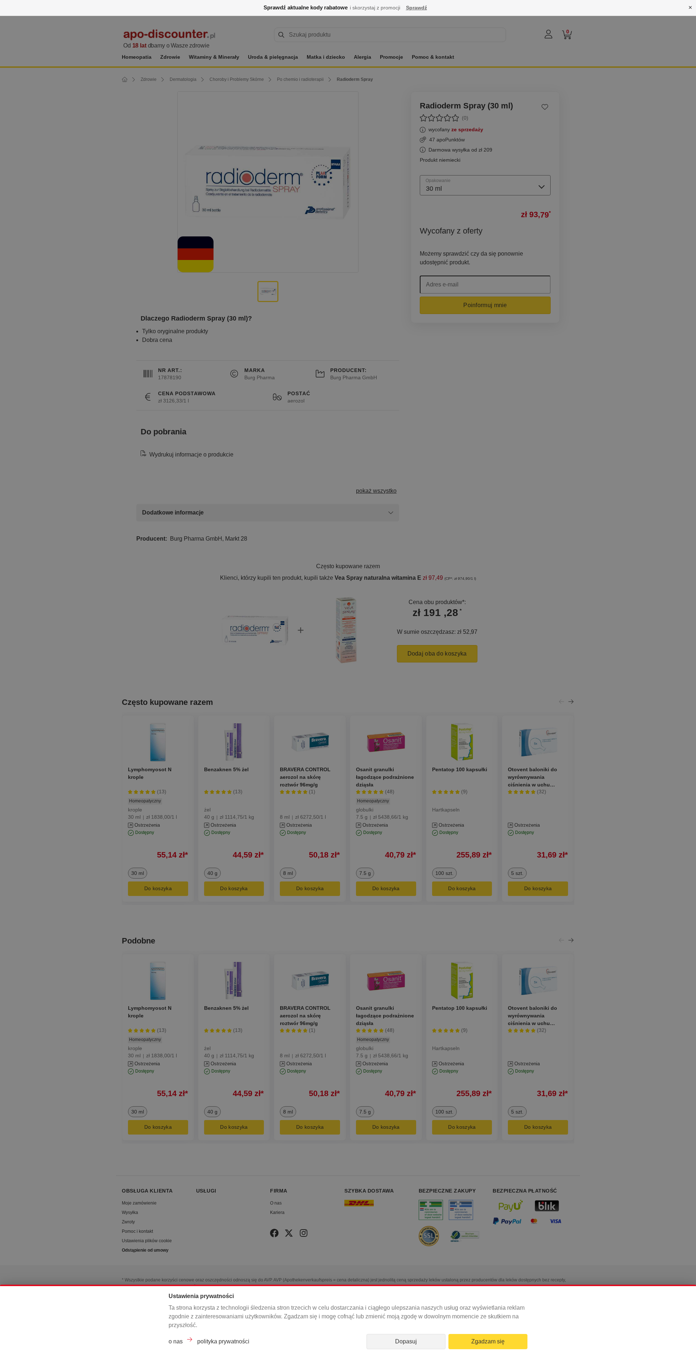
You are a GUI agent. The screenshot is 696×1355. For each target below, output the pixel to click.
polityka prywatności (223, 1341)
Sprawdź (416, 8)
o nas (176, 1341)
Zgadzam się (488, 1341)
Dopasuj (406, 1341)
